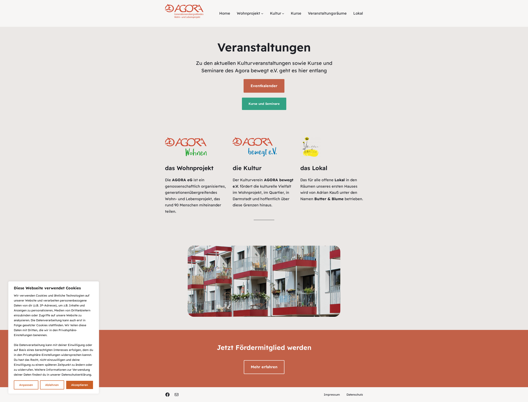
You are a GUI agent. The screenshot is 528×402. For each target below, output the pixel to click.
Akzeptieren (79, 385)
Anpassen (26, 385)
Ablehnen (52, 385)
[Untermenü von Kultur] (283, 13)
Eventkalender (264, 85)
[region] (53, 337)
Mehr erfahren (264, 367)
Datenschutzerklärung (76, 374)
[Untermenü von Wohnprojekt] (262, 13)
